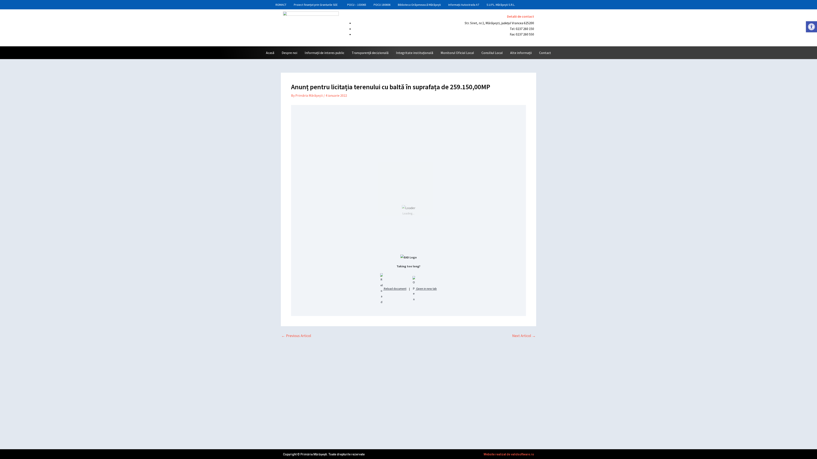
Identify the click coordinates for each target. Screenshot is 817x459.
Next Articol (524, 336)
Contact (545, 53)
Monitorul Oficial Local (457, 53)
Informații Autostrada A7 (463, 5)
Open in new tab (426, 289)
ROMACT (281, 5)
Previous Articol (296, 336)
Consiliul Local (492, 53)
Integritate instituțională (414, 53)
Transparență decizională (370, 53)
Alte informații (521, 53)
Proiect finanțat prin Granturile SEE (316, 5)
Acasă (270, 53)
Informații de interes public (324, 53)
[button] (811, 26)
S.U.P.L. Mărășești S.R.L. (501, 5)
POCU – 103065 (356, 5)
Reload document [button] (394, 289)
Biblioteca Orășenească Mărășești (419, 5)
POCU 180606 (382, 5)
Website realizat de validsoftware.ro (509, 454)
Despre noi (289, 53)
